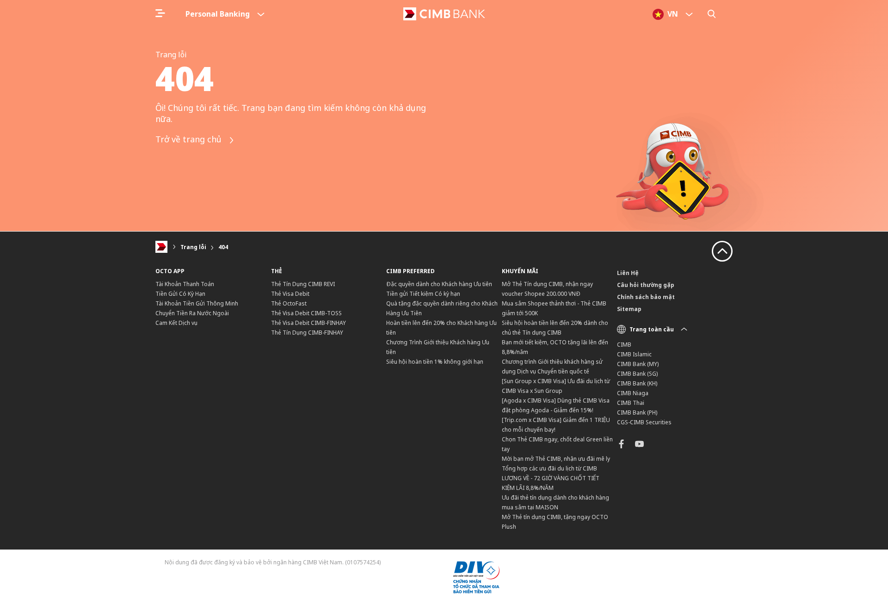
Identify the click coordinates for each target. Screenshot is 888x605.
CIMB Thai (630, 403)
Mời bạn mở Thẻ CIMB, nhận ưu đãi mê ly (556, 459)
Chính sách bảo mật (646, 297)
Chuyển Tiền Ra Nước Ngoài (192, 313)
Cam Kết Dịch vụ (176, 323)
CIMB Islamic (634, 354)
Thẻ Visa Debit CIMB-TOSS (306, 313)
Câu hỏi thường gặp (645, 285)
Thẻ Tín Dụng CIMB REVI (303, 284)
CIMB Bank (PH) (637, 412)
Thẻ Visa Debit (290, 294)
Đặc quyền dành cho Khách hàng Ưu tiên (439, 284)
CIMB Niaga (632, 393)
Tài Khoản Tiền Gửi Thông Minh (196, 303)
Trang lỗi (193, 247)
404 (223, 247)
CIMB (624, 344)
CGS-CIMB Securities (644, 422)
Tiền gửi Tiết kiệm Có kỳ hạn (423, 294)
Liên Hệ (628, 273)
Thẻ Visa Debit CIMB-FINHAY (308, 323)
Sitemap (629, 309)
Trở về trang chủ (189, 139)
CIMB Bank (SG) (637, 374)
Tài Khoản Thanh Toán (184, 284)
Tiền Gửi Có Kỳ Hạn (180, 294)
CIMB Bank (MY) (638, 364)
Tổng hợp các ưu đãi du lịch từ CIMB (549, 468)
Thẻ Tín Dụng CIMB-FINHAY (307, 332)
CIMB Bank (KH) (637, 383)
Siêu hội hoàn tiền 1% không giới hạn (434, 362)
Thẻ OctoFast (289, 303)
